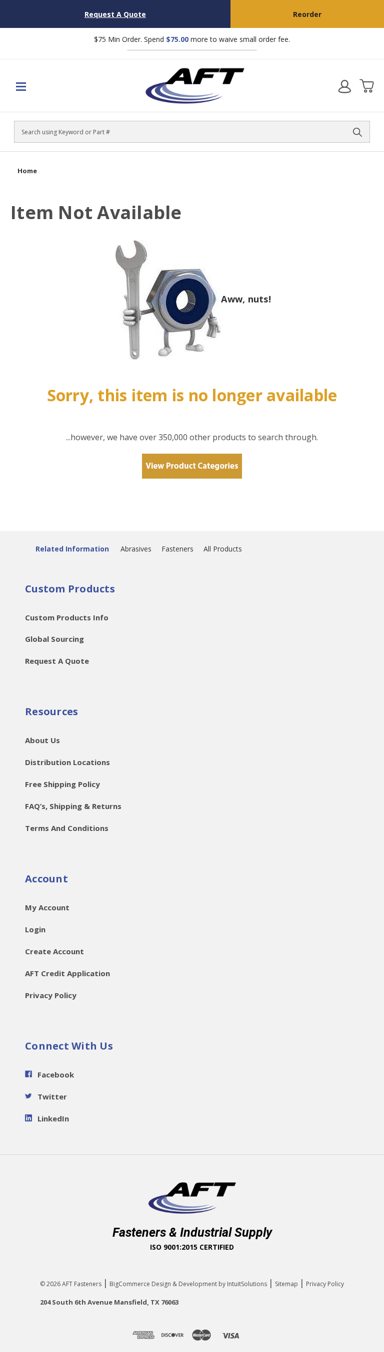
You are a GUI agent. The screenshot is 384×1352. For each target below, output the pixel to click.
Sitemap (286, 1284)
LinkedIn (53, 1118)
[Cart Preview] (366, 85)
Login (35, 929)
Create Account (54, 951)
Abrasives (136, 548)
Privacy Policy (50, 995)
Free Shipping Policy (62, 784)
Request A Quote (115, 14)
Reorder (307, 14)
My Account (47, 907)
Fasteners (178, 548)
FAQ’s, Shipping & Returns (73, 806)
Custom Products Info (66, 617)
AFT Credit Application (67, 973)
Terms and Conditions (66, 828)
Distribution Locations (67, 762)
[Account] (344, 86)
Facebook (56, 1075)
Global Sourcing (54, 639)
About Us (42, 740)
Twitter (52, 1096)
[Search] (358, 132)
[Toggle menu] (44, 85)
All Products (223, 548)
